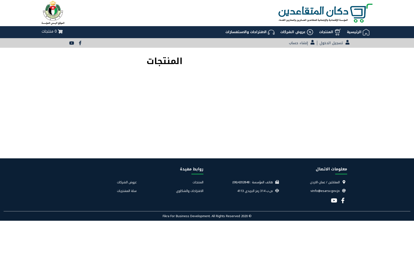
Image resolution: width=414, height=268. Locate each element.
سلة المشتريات (126, 191)
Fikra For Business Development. (187, 216)
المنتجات (198, 182)
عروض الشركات (126, 182)
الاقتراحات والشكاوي (189, 191)
